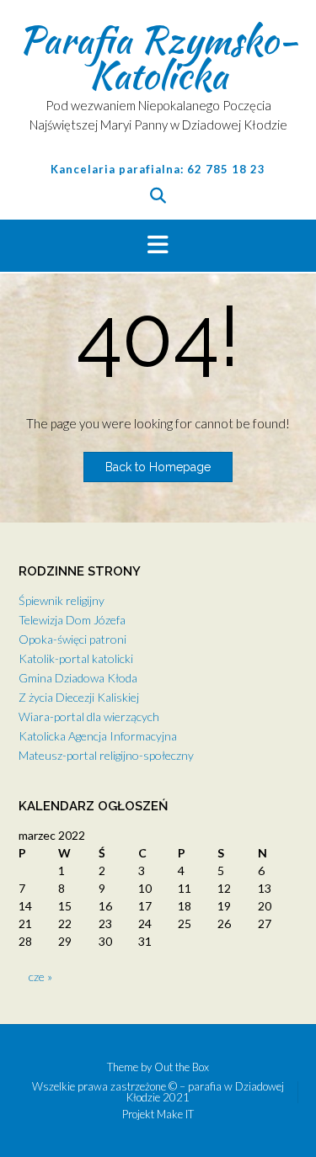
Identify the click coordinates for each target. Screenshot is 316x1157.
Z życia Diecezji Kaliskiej (79, 697)
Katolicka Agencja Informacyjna (98, 736)
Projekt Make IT (158, 1114)
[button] (158, 246)
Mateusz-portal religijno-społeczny (106, 755)
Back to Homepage (158, 467)
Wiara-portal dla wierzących (89, 716)
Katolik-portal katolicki (76, 658)
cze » (40, 976)
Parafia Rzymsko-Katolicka (158, 57)
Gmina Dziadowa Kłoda (78, 678)
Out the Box (181, 1067)
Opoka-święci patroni (72, 639)
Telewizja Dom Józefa (72, 620)
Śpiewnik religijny (61, 600)
